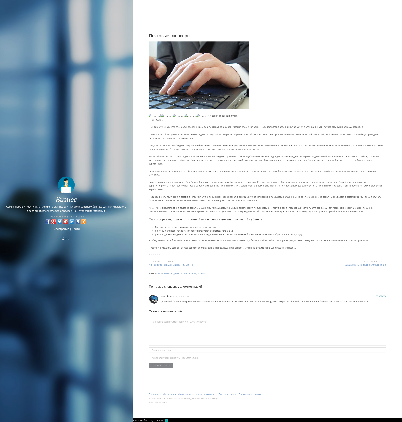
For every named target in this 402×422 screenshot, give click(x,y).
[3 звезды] (179, 116)
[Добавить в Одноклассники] (83, 221)
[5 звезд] (202, 116)
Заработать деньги (170, 273)
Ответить (381, 296)
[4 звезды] (191, 116)
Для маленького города (190, 394)
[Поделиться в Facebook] (47, 221)
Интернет (190, 273)
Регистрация (61, 229)
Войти (76, 229)
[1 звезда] (154, 116)
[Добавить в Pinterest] (65, 221)
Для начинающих (227, 394)
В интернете (155, 394)
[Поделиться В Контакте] (77, 221)
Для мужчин (210, 394)
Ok (166, 420)
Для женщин (169, 394)
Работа (202, 273)
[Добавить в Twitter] (59, 221)
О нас (66, 238)
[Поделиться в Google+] (53, 221)
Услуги (258, 394)
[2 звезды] (166, 116)
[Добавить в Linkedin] (71, 221)
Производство (245, 394)
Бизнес (66, 199)
